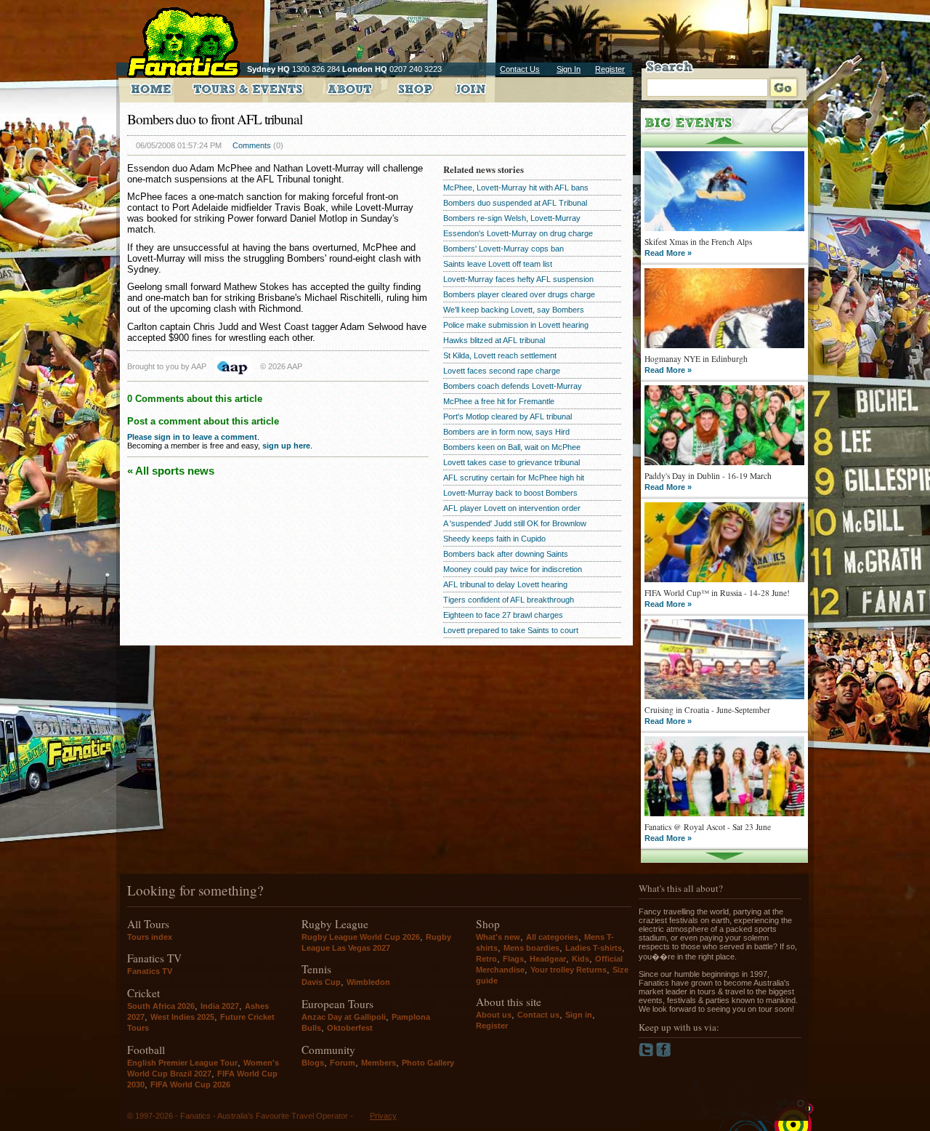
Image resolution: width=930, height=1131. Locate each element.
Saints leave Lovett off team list (497, 263)
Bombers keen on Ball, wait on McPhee (512, 447)
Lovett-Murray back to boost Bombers (510, 492)
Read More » (668, 253)
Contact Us (520, 69)
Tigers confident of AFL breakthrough (508, 599)
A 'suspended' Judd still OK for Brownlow (514, 523)
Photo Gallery (428, 1062)
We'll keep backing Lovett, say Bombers (513, 309)
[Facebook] (663, 1054)
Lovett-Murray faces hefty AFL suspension (518, 279)
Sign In (569, 69)
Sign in (578, 1014)
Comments (251, 145)
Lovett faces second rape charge (501, 370)
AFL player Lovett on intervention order (512, 508)
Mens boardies (531, 947)
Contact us (538, 1014)
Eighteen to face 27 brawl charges (503, 615)
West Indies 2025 (182, 1017)
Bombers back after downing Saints (505, 554)
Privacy (383, 1115)
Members (378, 1062)
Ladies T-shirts (593, 947)
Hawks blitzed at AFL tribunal (494, 340)
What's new (498, 937)
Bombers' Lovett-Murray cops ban (503, 248)
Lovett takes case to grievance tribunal (511, 462)
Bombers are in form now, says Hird (506, 431)
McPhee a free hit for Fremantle (498, 401)
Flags (513, 958)
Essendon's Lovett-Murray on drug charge (518, 233)
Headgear (548, 958)
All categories (552, 937)
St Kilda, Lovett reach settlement (500, 355)
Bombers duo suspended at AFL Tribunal (515, 202)
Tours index (149, 937)
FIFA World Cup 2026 (190, 1084)
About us (494, 1014)
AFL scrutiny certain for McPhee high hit (513, 477)
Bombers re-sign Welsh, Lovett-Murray (512, 218)
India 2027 (220, 1006)
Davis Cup (321, 982)
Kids (580, 958)
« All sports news (170, 470)
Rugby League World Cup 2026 (361, 937)
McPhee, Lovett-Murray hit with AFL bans (516, 187)
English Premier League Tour (182, 1062)
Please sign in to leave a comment (192, 436)
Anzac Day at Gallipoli (344, 1017)
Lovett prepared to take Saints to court (510, 630)
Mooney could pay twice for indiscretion (512, 569)
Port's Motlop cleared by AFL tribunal (507, 416)
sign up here (286, 445)
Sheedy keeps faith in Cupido (494, 538)
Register (610, 69)
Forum (342, 1062)
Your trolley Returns (568, 969)
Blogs (313, 1062)
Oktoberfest (350, 1027)
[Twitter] (647, 1054)
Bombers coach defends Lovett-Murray (512, 386)
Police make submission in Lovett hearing (516, 325)
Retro (486, 958)
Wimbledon (368, 982)
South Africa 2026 (161, 1006)
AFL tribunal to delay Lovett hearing (505, 584)
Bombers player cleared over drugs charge (519, 294)
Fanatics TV (149, 971)
